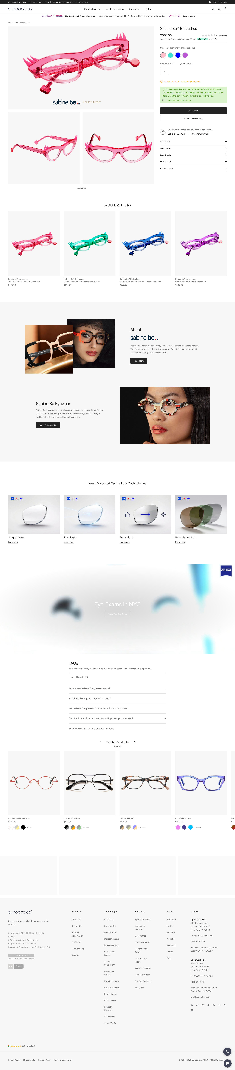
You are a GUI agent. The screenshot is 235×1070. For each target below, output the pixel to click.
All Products (109, 1016)
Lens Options (165, 148)
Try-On (148, 9)
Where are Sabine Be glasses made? (89, 688)
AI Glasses (108, 919)
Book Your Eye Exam (117, 614)
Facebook (171, 919)
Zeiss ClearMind (111, 945)
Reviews (75, 955)
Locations (76, 919)
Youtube (171, 939)
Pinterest (171, 932)
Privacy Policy (44, 1060)
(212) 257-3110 (197, 982)
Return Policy (14, 1060)
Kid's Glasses (110, 1000)
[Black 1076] (128, 827)
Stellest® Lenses (111, 939)
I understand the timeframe (178, 100)
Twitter (170, 926)
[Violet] (178, 827)
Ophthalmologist (142, 942)
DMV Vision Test (142, 975)
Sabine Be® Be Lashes (22, 23)
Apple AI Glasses (111, 987)
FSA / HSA (139, 987)
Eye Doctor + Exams (115, 9)
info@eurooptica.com (200, 997)
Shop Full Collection (48, 425)
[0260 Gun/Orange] (72, 827)
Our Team (76, 942)
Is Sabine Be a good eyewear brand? (90, 698)
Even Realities (110, 926)
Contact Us (76, 926)
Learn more (13, 542)
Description (165, 142)
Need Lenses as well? (193, 119)
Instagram (171, 945)
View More (81, 188)
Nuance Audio (110, 932)
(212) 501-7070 (178, 134)
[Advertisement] (28, 875)
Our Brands (134, 9)
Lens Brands (165, 155)
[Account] (213, 9)
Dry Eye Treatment (143, 981)
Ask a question (166, 168)
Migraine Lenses (111, 981)
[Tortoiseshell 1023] (122, 827)
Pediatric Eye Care (143, 968)
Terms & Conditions (62, 1060)
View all (117, 746)
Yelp (169, 958)
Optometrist (140, 936)
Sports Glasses (110, 994)
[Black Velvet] (23, 827)
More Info (212, 39)
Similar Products (117, 742)
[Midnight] (184, 827)
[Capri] (190, 827)
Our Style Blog (78, 948)
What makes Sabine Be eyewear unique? (92, 728)
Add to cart (193, 110)
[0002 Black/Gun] (66, 827)
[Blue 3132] (134, 827)
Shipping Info (165, 162)
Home (10, 23)
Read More (139, 361)
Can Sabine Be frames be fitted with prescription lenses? (101, 718)
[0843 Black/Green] (79, 827)
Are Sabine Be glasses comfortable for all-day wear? (98, 708)
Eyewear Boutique (92, 9)
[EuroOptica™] (20, 9)
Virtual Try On (110, 1023)
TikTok (170, 951)
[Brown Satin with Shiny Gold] (17, 827)
